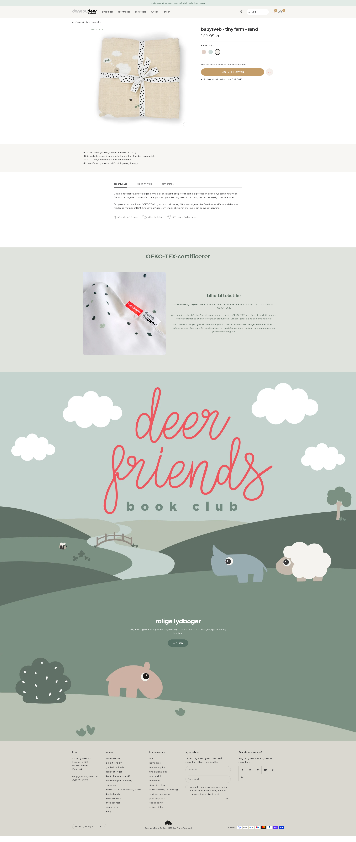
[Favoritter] (273, 11)
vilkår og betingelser (160, 794)
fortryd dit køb (156, 807)
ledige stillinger (114, 771)
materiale (168, 184)
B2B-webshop (114, 798)
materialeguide (157, 767)
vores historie (113, 758)
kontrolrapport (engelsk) (119, 780)
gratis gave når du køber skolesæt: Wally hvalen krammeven (178, 3)
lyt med (178, 643)
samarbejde (112, 807)
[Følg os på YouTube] (265, 770)
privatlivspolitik (157, 798)
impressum (112, 785)
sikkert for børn (114, 763)
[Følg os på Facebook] (242, 770)
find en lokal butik (158, 771)
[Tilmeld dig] (227, 798)
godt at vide (144, 184)
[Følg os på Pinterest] (257, 770)
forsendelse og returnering (163, 789)
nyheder (154, 11)
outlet (167, 11)
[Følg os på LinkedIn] (242, 777)
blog (108, 811)
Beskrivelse (120, 184)
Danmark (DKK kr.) (82, 826)
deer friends (124, 11)
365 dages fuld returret (184, 217)
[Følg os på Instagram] (250, 770)
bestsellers (140, 11)
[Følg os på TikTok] (273, 770)
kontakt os (154, 763)
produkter (107, 11)
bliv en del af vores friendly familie (124, 789)
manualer (154, 780)
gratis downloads (115, 767)
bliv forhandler (113, 794)
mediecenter (113, 802)
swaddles (96, 22)
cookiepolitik (156, 802)
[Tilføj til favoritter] (269, 72)
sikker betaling (155, 217)
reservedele (155, 776)
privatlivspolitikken (199, 790)
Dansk (100, 826)
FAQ (151, 758)
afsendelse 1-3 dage (128, 217)
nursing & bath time (81, 22)
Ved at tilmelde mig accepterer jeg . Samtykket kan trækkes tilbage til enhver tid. (208, 791)
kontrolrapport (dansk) (118, 776)
